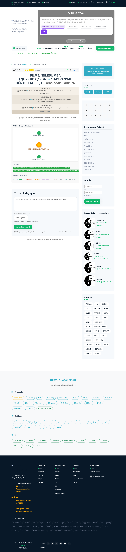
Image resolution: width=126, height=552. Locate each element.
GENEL (88, 335)
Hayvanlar (64, 398)
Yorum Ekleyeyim (22, 227)
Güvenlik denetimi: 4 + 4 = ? (23, 214)
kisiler (74, 526)
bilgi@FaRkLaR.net (18, 2)
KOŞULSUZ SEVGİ (100, 326)
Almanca (30, 440)
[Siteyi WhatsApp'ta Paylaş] (69, 543)
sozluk (70, 523)
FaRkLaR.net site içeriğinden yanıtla (53, 26)
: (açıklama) (17, 427)
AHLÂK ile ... (88, 146)
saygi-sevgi (86, 523)
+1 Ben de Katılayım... (105, 48)
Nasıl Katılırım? (78, 479)
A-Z (108, 92)
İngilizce (18, 440)
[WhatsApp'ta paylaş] (67, 70)
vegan (42, 523)
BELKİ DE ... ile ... (89, 143)
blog (14, 526)
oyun (20, 526)
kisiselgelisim (65, 526)
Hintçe (29, 446)
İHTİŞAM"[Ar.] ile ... (90, 149)
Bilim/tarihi (67, 530)
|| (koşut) (94, 422)
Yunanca (18, 446)
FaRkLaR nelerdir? (92, 201)
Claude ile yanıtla (86, 26)
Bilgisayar (52, 403)
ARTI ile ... (87, 136)
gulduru (97, 526)
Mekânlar (65, 403)
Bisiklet (30, 408)
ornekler (34, 526)
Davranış (51, 398)
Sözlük (64, 47)
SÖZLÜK (104, 304)
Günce (72, 48)
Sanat (108, 398)
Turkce (56, 523)
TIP (102, 523)
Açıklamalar (76, 472)
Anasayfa (39, 48)
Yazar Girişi (83, 2)
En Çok (89, 92)
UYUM (97, 317)
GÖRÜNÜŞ (98, 349)
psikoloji (108, 523)
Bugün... (73, 2)
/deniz (96, 254)
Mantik (56, 526)
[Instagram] (56, 543)
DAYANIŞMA (99, 340)
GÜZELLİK (89, 345)
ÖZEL (98, 345)
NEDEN (88, 353)
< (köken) (48, 422)
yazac (34, 523)
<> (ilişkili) (72, 422)
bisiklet (43, 530)
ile (14, 422)
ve (21, 422)
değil (29, 422)
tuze (48, 523)
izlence (82, 526)
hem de (47, 427)
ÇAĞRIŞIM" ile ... (89, 139)
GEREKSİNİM (98, 322)
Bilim (85, 398)
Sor (44, 31)
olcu (42, 526)
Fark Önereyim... (98, 71)
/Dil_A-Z (98, 243)
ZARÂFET (106, 331)
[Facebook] (52, 543)
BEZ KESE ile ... (89, 163)
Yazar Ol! (41, 475)
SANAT (88, 313)
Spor (27, 403)
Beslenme (39, 403)
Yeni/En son (81, 47)
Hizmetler (18, 408)
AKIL (95, 335)
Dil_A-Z (15, 530)
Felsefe (24, 65)
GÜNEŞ (88, 322)
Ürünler (100, 403)
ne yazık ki (58, 427)
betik (76, 530)
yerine (38, 422)
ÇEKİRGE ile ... (88, 153)
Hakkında (41, 472)
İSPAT (103, 335)
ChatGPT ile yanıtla (100, 26)
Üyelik (92, 2)
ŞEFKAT (88, 349)
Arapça (81, 440)
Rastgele (98, 92)
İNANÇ (97, 331)
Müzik (17, 403)
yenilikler (26, 523)
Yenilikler (41, 482)
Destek (75, 482)
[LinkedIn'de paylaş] (74, 70)
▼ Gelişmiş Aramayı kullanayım (76, 41)
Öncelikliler (18, 398)
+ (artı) (28, 427)
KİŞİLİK (88, 340)
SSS (74, 475)
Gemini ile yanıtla (72, 26)
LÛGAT (88, 308)
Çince (40, 446)
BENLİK (88, 331)
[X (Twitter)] (48, 543)
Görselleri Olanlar (45, 408)
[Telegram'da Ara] (65, 543)
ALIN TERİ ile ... (89, 156)
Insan (89, 526)
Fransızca (43, 440)
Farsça (93, 440)
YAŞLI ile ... (87, 159)
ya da (37, 427)
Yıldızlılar (58, 490)
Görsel (16, 5)
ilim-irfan (58, 530)
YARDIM (97, 313)
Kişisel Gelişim (60, 493)
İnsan (31, 398)
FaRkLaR (89, 304)
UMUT (105, 317)
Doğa (75, 398)
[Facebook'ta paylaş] (77, 70)
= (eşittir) (105, 422)
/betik (98, 232)
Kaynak (57, 48)
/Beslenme (100, 220)
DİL (97, 304)
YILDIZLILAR (16, 523)
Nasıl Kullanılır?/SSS (34, 2)
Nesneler (78, 403)
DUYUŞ (106, 313)
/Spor (99, 266)
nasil (48, 526)
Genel (90, 403)
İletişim (40, 479)
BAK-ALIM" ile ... (89, 170)
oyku (27, 526)
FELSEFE (97, 308)
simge (77, 523)
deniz (28, 530)
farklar (35, 530)
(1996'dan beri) (23, 26)
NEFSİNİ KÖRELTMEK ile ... (92, 132)
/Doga (99, 279)
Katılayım (48, 48)
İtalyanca (56, 440)
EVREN (88, 326)
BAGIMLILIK (94, 530)
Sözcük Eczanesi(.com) (19, 470)
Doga (104, 526)
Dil (40, 398)
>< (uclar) (84, 422)
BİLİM (106, 308)
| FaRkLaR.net (23, 545)
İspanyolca (69, 440)
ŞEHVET (88, 317)
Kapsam (46, 2)
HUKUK (97, 353)
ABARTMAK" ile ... (89, 166)
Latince (104, 440)
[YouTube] (60, 543)
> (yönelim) (60, 422)
